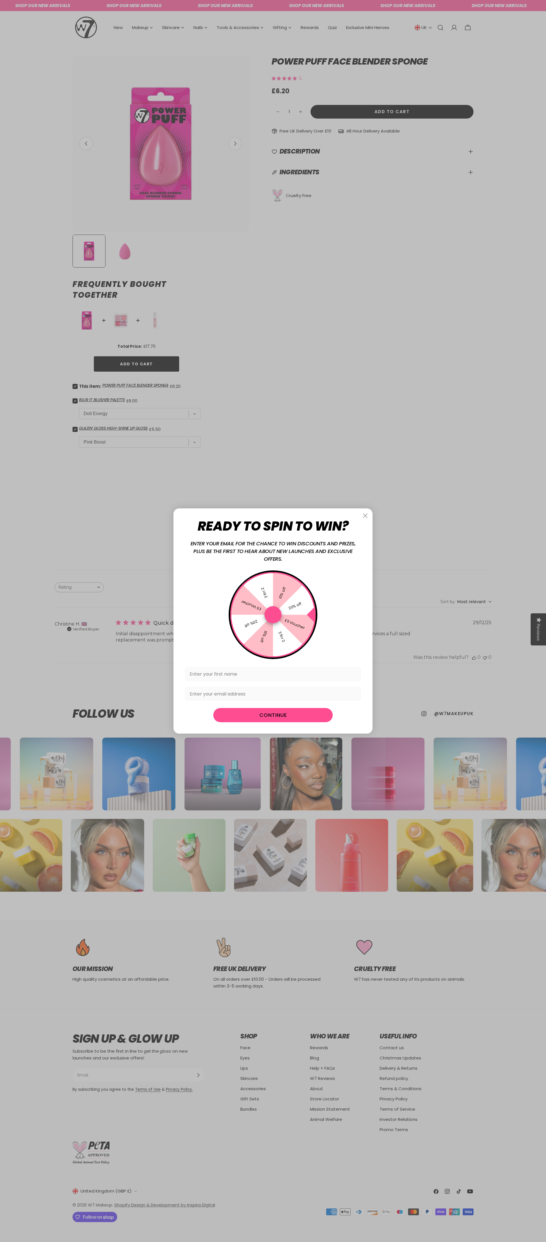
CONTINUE (273, 715)
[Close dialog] (365, 516)
